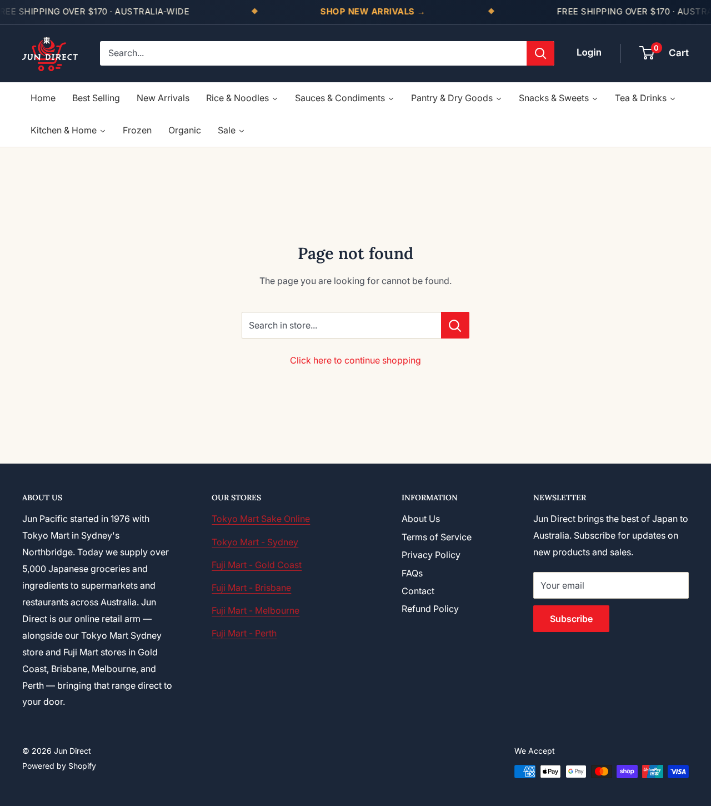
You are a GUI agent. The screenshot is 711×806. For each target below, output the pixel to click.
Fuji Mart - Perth (244, 633)
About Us (421, 518)
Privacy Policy (431, 554)
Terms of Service (437, 537)
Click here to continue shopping (355, 360)
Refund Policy (430, 608)
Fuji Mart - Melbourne (255, 610)
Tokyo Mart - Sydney (255, 542)
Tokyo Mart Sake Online (261, 518)
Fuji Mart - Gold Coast (257, 564)
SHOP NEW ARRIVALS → (373, 11)
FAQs (412, 573)
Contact (418, 590)
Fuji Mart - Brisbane (251, 587)
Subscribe (571, 618)
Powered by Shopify (59, 765)
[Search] (540, 53)
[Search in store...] (455, 325)
